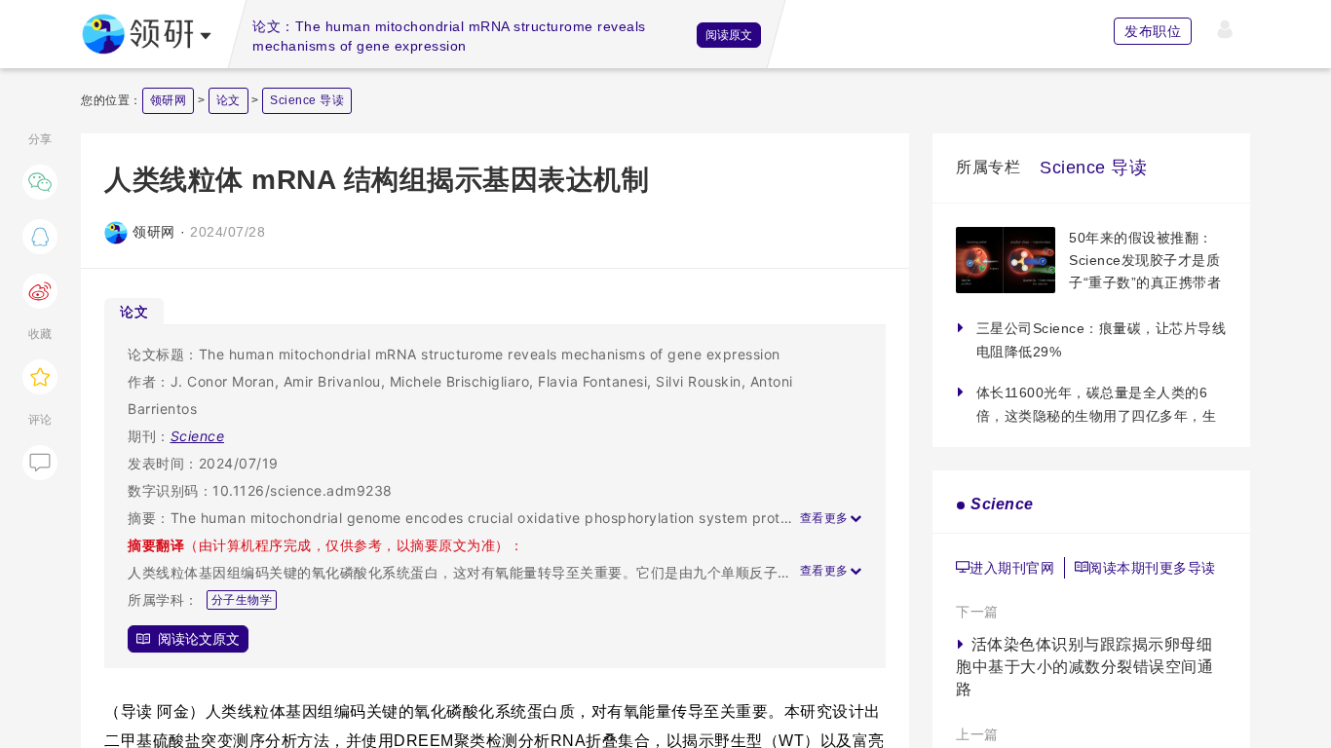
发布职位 (1152, 31)
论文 (228, 100)
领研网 (168, 100)
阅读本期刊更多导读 (1152, 568)
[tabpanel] (495, 496)
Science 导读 (307, 100)
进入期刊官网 (1012, 568)
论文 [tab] (134, 311)
